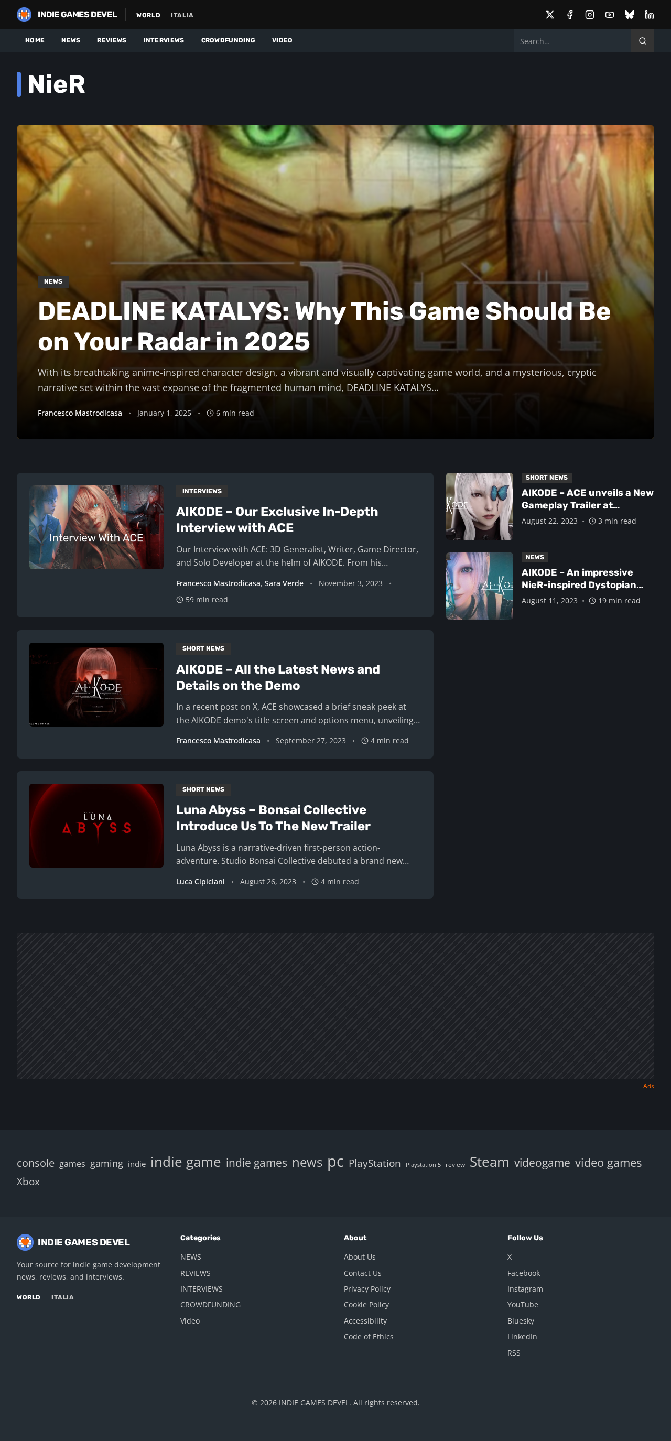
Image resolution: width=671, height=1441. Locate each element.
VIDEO (282, 40)
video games (608, 1162)
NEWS (70, 40)
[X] (550, 14)
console (36, 1162)
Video (190, 1321)
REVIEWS (111, 40)
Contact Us (363, 1273)
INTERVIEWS (164, 40)
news (307, 1162)
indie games (256, 1162)
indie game (185, 1161)
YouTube (522, 1304)
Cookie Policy (366, 1304)
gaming (106, 1163)
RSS (514, 1353)
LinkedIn (522, 1336)
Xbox (28, 1181)
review (455, 1164)
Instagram (525, 1289)
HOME (35, 40)
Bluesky (520, 1321)
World (148, 15)
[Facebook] (570, 14)
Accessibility (365, 1321)
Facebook (523, 1273)
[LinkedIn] (649, 14)
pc (335, 1161)
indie (137, 1163)
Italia (182, 15)
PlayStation (375, 1163)
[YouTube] (609, 14)
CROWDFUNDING (228, 40)
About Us (360, 1257)
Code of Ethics (369, 1336)
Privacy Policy (367, 1289)
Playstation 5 (423, 1164)
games (72, 1163)
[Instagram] (589, 14)
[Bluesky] (629, 14)
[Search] (642, 40)
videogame (542, 1162)
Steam (490, 1162)
